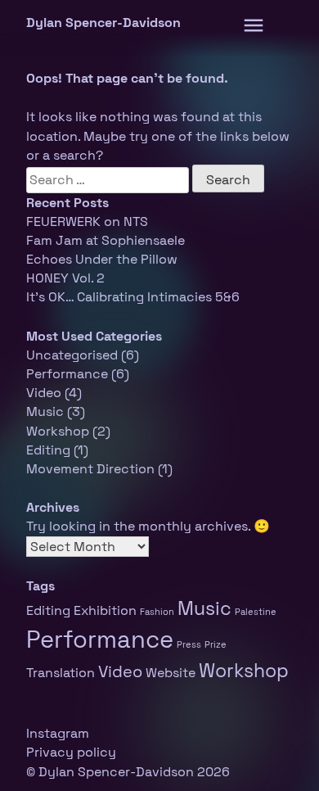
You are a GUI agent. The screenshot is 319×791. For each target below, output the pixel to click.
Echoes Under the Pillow (101, 259)
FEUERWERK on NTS (87, 221)
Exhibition (105, 610)
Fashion (157, 612)
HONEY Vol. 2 (65, 278)
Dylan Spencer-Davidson (103, 22)
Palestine (255, 612)
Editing (48, 450)
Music (45, 411)
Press (189, 645)
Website (170, 672)
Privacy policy (71, 752)
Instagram (57, 733)
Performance (67, 373)
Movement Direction (90, 468)
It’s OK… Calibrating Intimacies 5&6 (133, 296)
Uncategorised (72, 355)
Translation (60, 672)
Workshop (57, 431)
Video (43, 392)
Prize (215, 645)
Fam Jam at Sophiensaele (105, 240)
